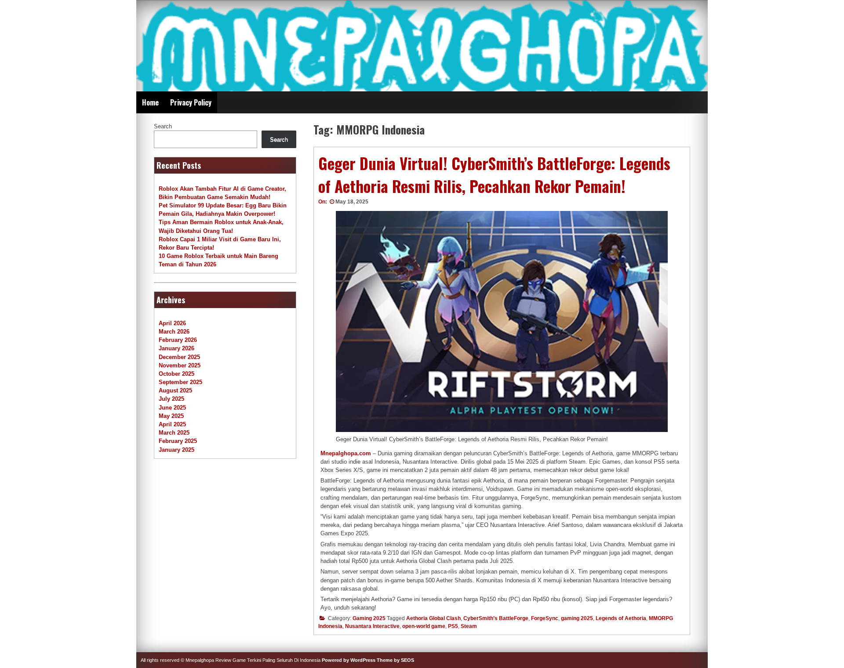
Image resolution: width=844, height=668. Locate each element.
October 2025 (176, 373)
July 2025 (171, 399)
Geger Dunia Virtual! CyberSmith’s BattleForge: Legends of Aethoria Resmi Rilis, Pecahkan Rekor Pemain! (494, 175)
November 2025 (179, 365)
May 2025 (171, 416)
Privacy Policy (190, 102)
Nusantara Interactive (372, 626)
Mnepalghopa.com (345, 453)
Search (163, 126)
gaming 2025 (577, 618)
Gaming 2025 (369, 618)
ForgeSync (544, 618)
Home (150, 102)
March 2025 (174, 432)
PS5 (453, 626)
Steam (469, 626)
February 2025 (178, 441)
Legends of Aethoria (621, 618)
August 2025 (175, 390)
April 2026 (172, 323)
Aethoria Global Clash (433, 618)
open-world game (423, 626)
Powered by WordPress (348, 660)
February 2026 (178, 340)
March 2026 (174, 331)
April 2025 (172, 424)
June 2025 (172, 407)
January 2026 (176, 348)
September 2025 (180, 382)
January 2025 (176, 450)
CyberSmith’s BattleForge (495, 618)
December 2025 (179, 357)
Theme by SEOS (395, 660)
